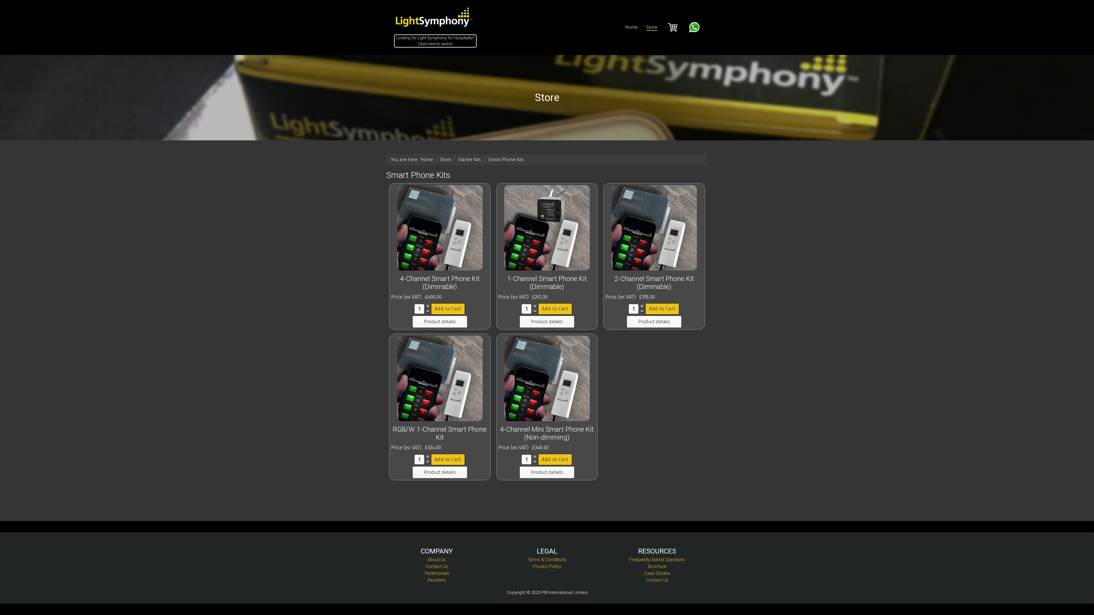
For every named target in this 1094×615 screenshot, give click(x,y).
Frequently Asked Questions (657, 559)
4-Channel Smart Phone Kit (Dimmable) (440, 283)
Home (631, 27)
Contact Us (437, 566)
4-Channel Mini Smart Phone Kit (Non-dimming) (547, 433)
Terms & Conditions (547, 559)
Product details (440, 321)
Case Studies (657, 573)
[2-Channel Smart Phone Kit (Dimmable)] (654, 227)
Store (651, 27)
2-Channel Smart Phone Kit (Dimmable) (654, 283)
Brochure (657, 566)
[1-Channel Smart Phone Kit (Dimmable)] (547, 227)
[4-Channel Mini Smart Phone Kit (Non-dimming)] (547, 378)
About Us (437, 559)
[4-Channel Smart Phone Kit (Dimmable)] (440, 227)
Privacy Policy (547, 566)
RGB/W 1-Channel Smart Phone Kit (440, 433)
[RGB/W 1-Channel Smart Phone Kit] (440, 378)
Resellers (437, 580)
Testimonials (436, 573)
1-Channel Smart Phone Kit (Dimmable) (547, 283)
